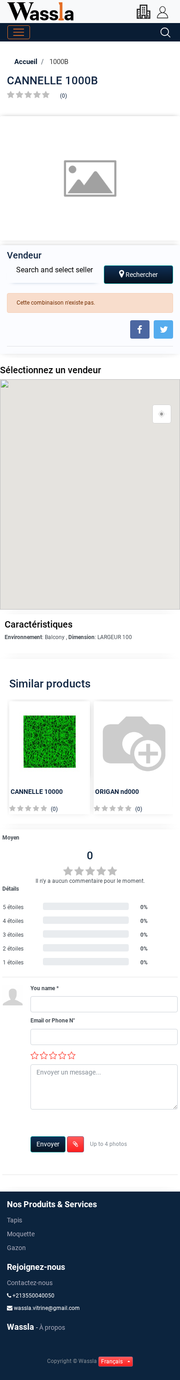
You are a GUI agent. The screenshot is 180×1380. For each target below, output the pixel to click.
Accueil (25, 62)
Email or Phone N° (52, 1020)
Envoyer (48, 1144)
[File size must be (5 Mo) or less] (75, 1144)
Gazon (16, 1247)
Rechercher (141, 274)
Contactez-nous (30, 1282)
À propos (52, 1327)
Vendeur (24, 255)
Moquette (21, 1234)
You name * (44, 988)
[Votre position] (162, 414)
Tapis (14, 1220)
